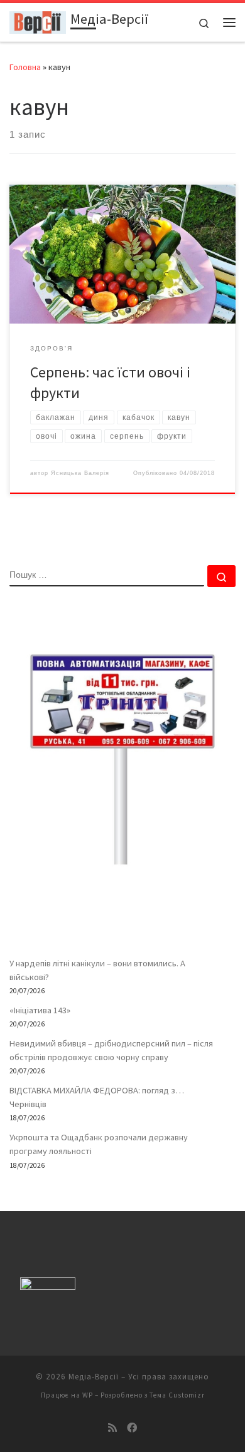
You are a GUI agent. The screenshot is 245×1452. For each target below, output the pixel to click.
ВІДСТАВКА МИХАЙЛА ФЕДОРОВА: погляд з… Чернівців (96, 1097)
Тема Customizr (177, 1395)
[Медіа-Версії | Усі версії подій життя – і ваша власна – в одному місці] (37, 20)
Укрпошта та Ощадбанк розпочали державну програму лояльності (98, 1144)
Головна (25, 67)
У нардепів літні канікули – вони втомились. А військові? (97, 970)
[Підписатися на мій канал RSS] (112, 1428)
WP (87, 1395)
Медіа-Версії (93, 1376)
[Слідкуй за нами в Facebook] (132, 1428)
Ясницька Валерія (80, 473)
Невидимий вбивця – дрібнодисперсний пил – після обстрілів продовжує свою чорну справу (111, 1050)
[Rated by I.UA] (47, 1286)
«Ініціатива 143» (39, 1010)
